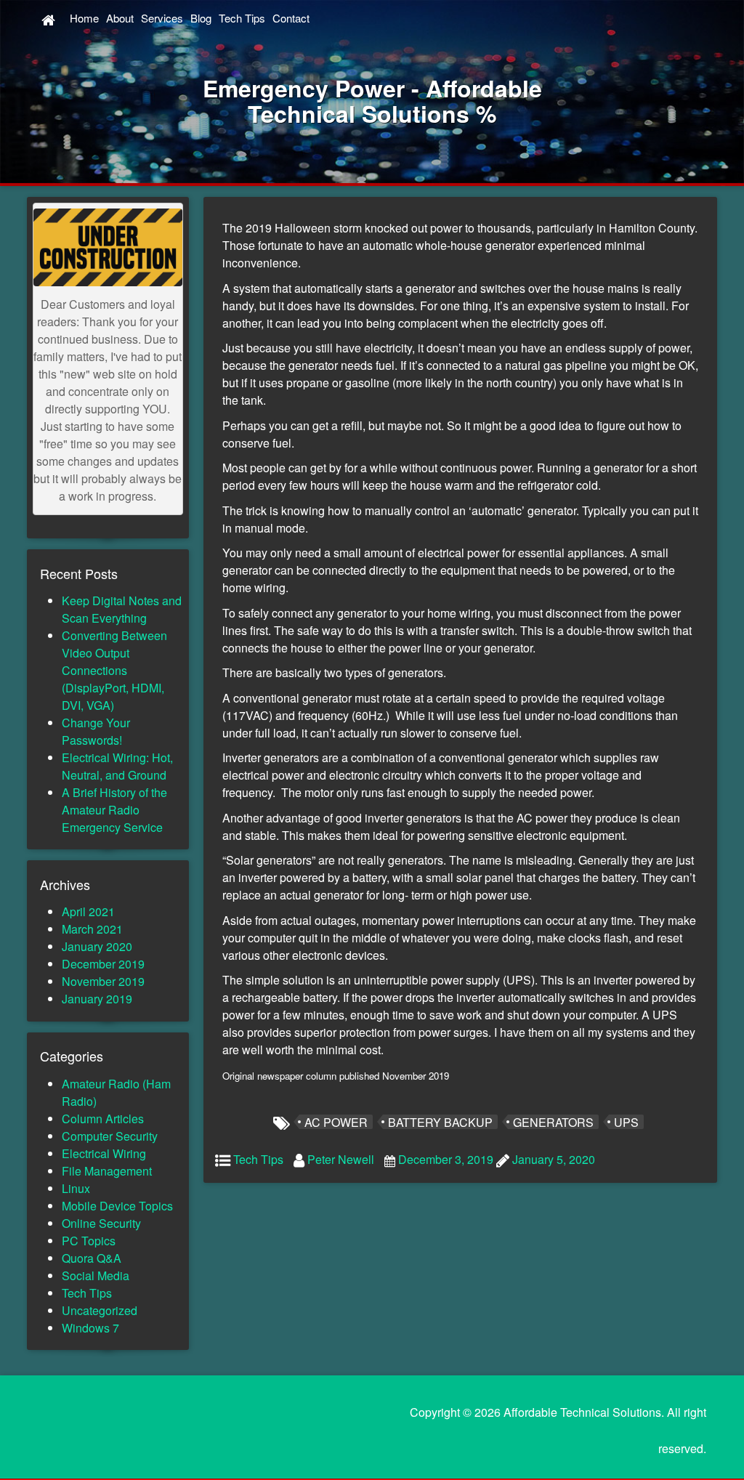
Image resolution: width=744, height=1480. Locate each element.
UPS (626, 1122)
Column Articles (103, 1118)
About (120, 17)
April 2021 (88, 911)
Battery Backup (440, 1122)
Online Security (101, 1223)
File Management (107, 1170)
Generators (553, 1122)
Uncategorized (99, 1310)
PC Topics (89, 1240)
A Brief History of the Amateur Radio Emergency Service (114, 810)
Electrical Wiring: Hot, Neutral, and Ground (117, 766)
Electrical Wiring (104, 1153)
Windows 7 (90, 1327)
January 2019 (97, 998)
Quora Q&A (91, 1258)
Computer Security (110, 1136)
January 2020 (97, 946)
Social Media (95, 1275)
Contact (291, 17)
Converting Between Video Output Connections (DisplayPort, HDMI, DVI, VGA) (114, 670)
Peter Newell (340, 1159)
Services (162, 17)
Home (84, 17)
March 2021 (92, 929)
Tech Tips (242, 17)
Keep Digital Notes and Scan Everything (122, 609)
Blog (200, 17)
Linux (76, 1188)
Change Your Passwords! (96, 731)
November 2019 (103, 981)
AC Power (336, 1122)
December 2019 (103, 963)
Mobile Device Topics (117, 1205)
